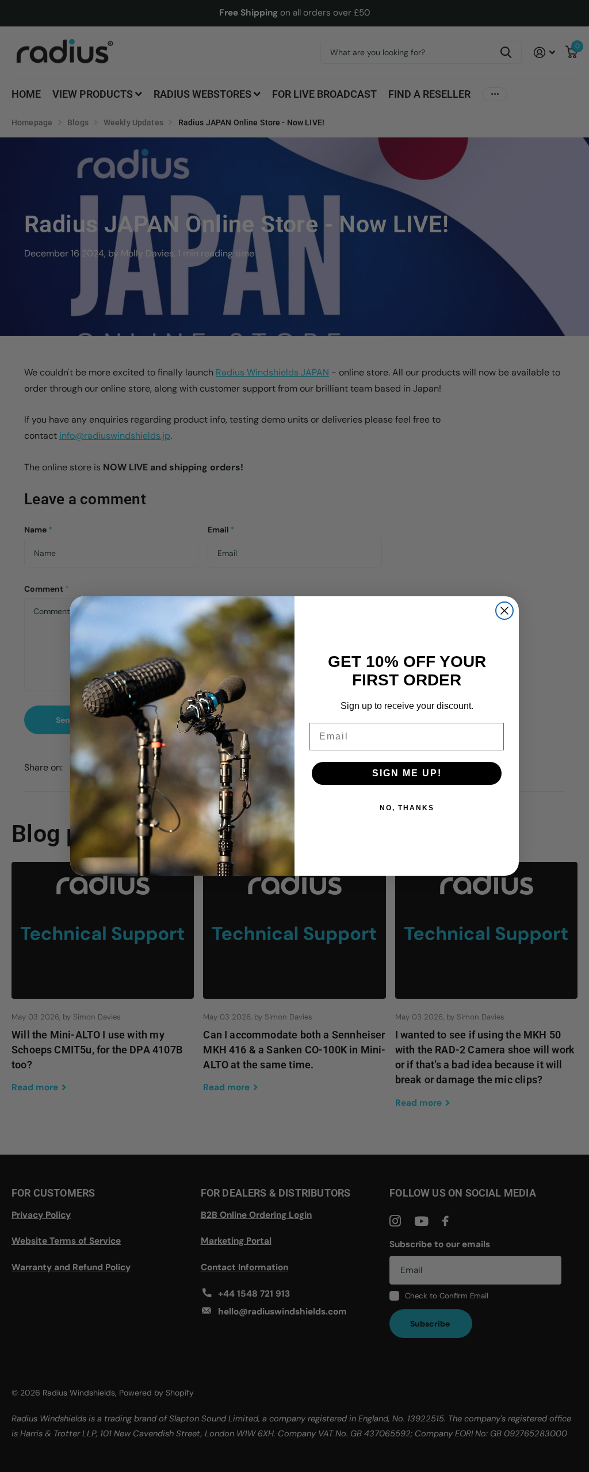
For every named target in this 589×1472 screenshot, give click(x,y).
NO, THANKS (407, 808)
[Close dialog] (504, 610)
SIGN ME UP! (407, 773)
